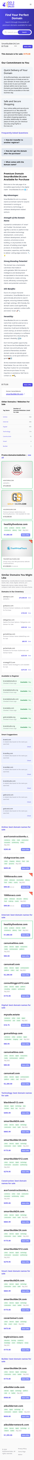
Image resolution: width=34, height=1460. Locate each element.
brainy (26, 1343)
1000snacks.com (13, 876)
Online (5, 417)
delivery (15, 530)
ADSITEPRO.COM (8, 480)
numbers (6, 1108)
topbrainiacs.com (13, 1336)
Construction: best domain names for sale (14, 1182)
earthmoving (15, 842)
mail (17, 970)
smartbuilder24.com (14, 394)
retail (5, 863)
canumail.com (12, 964)
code (5, 1393)
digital (17, 946)
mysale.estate (12, 1014)
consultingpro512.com (16, 983)
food (20, 530)
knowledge (7, 1343)
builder (19, 1146)
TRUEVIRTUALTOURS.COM (11, 559)
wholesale (12, 880)
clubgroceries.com (14, 857)
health (23, 528)
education (7, 1340)
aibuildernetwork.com (16, 1424)
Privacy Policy (22, 1449)
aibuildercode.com (14, 1387)
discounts (19, 899)
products (11, 528)
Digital (5, 427)
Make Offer (27, 46)
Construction (7, 436)
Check (29, 747)
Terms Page (22, 1451)
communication (14, 949)
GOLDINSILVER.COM (9, 509)
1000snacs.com (12, 895)
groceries (11, 863)
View (29, 598)
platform (22, 949)
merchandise (20, 880)
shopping (11, 861)
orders (22, 842)
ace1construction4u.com (18, 836)
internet (18, 528)
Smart (5, 441)
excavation (7, 842)
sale (14, 1020)
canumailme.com (13, 943)
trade (18, 840)
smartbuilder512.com (16, 1158)
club (27, 861)
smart (14, 1127)
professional (21, 989)
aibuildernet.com (13, 1405)
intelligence (20, 1343)
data (24, 1106)
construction (25, 840)
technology (18, 1106)
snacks (16, 882)
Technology (6, 431)
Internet (5, 422)
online (6, 528)
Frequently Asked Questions (15, 133)
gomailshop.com (13, 1033)
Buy (30, 682)
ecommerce (7, 530)
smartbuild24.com (14, 1121)
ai (9, 1393)
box (16, 1108)
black (12, 1108)
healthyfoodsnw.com (16, 524)
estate (18, 1020)
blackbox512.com (13, 1102)
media (6, 949)
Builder (5, 446)
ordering (11, 901)
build (19, 1127)
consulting (7, 989)
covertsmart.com (13, 1317)
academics (20, 1340)
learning (13, 1340)
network (15, 1412)
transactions (24, 946)
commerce (7, 840)
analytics (14, 989)
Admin (20, 1454)
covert (10, 1324)
